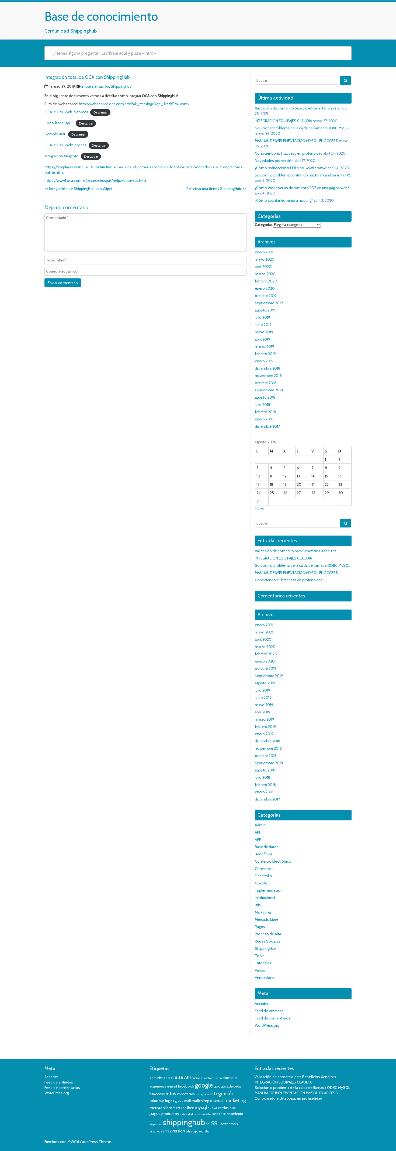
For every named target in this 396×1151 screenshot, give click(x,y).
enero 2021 (264, 252)
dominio (230, 1077)
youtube (204, 1131)
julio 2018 (262, 404)
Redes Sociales (267, 941)
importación (186, 1094)
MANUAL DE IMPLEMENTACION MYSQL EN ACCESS (296, 140)
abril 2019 (262, 339)
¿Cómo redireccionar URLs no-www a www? (291, 167)
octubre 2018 (265, 382)
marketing (235, 1100)
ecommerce (158, 1086)
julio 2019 (262, 317)
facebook (186, 1086)
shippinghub (184, 1122)
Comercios (264, 868)
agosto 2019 (265, 310)
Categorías (264, 224)
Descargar (100, 112)
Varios (260, 970)
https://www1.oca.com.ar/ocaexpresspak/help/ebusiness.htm (95, 180)
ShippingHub (121, 86)
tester (225, 1124)
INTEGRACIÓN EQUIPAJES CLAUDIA (283, 120)
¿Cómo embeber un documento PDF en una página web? (302, 187)
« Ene (259, 508)
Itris (258, 904)
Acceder (261, 1003)
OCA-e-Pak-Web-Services (66, 111)
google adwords (227, 1086)
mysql (201, 1107)
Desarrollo (263, 875)
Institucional (265, 897)
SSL (215, 1123)
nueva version (218, 1108)
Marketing (263, 912)
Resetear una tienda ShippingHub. (216, 188)
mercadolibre (161, 1107)
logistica (178, 1101)
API (257, 832)
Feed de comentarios (272, 1018)
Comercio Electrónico (273, 861)
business (197, 1078)
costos (208, 1078)
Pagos (260, 926)
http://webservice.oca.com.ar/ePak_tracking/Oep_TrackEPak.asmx (134, 103)
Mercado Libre (266, 919)
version (178, 1131)
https (171, 1093)
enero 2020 (265, 288)
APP (258, 839)
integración (222, 1093)
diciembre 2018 (267, 368)
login (168, 1101)
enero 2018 (264, 419)
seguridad (156, 1124)
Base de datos (267, 846)
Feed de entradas (269, 1010)
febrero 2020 (266, 281)
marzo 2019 (264, 346)
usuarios (155, 1131)
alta (179, 1077)
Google (261, 883)
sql (208, 1124)
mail (187, 1101)
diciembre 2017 (267, 426)
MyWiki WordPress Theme (89, 1141)
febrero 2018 (265, 411)
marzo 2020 (265, 273)
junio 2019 (263, 324)
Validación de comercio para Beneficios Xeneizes (295, 108)
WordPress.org (267, 1025)
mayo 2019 (264, 332)
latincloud (157, 1101)
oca (232, 1108)
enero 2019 (264, 361)
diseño (217, 1078)
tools (234, 1124)
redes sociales (203, 1114)
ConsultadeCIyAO (59, 123)
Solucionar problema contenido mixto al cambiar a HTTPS (303, 175)
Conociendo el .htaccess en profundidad (288, 153)
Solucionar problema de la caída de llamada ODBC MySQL (302, 128)
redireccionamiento (228, 1114)
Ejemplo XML (55, 134)
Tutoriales (263, 963)
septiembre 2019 (269, 302)
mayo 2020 (265, 259)
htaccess (157, 1094)
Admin (260, 825)
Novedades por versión (274, 160)
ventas (166, 1131)
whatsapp (192, 1131)
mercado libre (183, 1108)
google (204, 1085)
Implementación (95, 86)
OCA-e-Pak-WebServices (65, 145)
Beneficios (264, 854)
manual (217, 1100)
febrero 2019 (265, 353)
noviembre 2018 (268, 375)
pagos (155, 1113)
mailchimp (200, 1100)
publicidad (186, 1114)
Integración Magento (61, 156)
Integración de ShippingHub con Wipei (78, 188)
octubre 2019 (265, 295)
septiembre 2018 (269, 390)
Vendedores (265, 977)
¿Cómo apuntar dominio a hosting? (284, 200)
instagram (202, 1094)
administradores (162, 1078)
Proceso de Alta (268, 934)
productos (170, 1113)
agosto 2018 (265, 397)
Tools (260, 955)
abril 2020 (263, 266)
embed (172, 1086)
